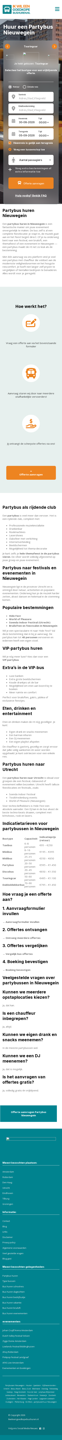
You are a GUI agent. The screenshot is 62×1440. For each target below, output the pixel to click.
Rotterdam (7, 1177)
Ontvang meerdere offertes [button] (23, 937)
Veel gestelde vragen (12, 1253)
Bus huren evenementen (14, 1313)
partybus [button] (13, 515)
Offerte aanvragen (31, 474)
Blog (4, 1226)
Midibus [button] (7, 858)
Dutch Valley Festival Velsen (16, 1335)
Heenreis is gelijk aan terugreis (33, 142)
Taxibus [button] (7, 845)
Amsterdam (8, 1171)
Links (4, 1231)
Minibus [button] (7, 851)
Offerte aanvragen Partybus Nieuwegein (28, 1113)
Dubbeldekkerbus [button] (13, 884)
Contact (6, 1221)
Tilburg (5, 1198)
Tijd (40, 118)
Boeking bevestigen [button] (18, 969)
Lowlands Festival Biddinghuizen (18, 1346)
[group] (31, 861)
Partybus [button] (8, 865)
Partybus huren (10, 1275)
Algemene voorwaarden (14, 1248)
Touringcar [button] (9, 878)
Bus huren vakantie (11, 1302)
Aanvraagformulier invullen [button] (22, 921)
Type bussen (8, 1281)
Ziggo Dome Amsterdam (14, 1341)
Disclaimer (7, 1237)
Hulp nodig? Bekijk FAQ (31, 195)
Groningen (7, 1204)
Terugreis (23, 131)
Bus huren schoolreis (13, 1286)
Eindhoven (7, 1193)
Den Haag (7, 1182)
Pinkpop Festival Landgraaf (15, 1357)
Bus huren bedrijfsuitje (13, 1297)
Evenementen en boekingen (16, 1368)
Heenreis (23, 118)
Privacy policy (8, 1242)
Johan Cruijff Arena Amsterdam (17, 1330)
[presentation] (7, 46)
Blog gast (6, 1258)
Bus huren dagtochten (13, 1291)
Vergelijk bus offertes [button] (19, 953)
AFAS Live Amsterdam (13, 1362)
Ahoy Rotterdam (10, 1352)
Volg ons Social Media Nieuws (23, 1428)
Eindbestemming (27, 106)
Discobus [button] (8, 871)
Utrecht (6, 1188)
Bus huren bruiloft (11, 1308)
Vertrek (22, 95)
